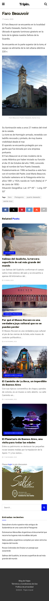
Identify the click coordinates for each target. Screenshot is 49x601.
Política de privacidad (24, 587)
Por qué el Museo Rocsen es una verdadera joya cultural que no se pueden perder (22, 323)
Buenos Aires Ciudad (13, 375)
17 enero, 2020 (7, 19)
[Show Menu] (3, 4)
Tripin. (24, 4)
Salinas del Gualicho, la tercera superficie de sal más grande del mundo (21, 262)
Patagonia (19, 197)
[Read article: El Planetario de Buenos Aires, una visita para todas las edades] (24, 420)
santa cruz (8, 201)
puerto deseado (33, 197)
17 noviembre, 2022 (10, 399)
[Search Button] (45, 4)
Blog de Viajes (24, 581)
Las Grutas (9, 253)
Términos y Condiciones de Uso (25, 584)
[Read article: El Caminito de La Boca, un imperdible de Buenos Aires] (24, 362)
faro (10, 197)
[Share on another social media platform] (44, 210)
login (10, 464)
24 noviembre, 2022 (10, 341)
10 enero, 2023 (8, 280)
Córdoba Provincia (13, 314)
